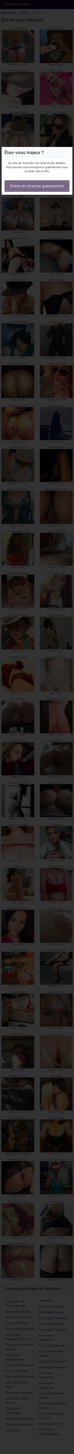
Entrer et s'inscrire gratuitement (37, 186)
